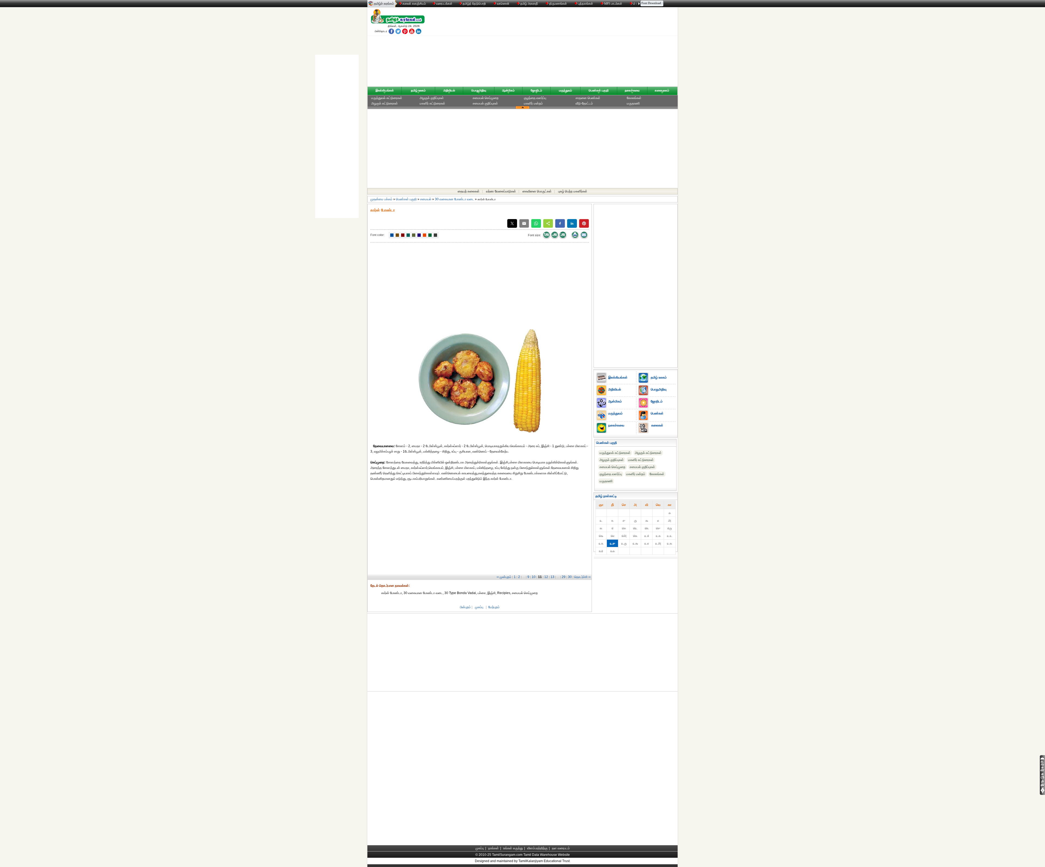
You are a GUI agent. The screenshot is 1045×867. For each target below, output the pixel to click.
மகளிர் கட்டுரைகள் (432, 103)
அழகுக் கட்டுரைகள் (384, 103)
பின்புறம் (465, 607)
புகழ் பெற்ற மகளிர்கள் (572, 191)
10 (534, 577)
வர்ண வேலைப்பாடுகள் (501, 191)
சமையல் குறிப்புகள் (485, 103)
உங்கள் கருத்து (513, 848)
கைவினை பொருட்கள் (537, 191)
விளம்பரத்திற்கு (537, 848)
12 (546, 577)
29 (563, 577)
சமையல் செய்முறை (486, 98)
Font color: (377, 234)
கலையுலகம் (662, 90)
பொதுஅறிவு (478, 90)
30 (570, 577)
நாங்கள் (493, 848)
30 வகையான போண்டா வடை (454, 199)
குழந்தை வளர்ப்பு (535, 98)
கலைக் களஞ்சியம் (414, 3)
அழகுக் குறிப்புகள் (432, 98)
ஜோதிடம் (536, 90)
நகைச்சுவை (632, 90)
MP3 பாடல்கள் (613, 3)
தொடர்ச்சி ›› (582, 577)
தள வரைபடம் (561, 848)
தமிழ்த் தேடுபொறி (474, 3)
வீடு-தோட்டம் (584, 103)
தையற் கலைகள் (469, 191)
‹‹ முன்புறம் (504, 577)
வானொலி (503, 3)
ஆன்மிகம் (508, 90)
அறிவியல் (449, 90)
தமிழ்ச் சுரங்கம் (384, 3)
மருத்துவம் (565, 90)
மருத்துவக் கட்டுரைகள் (386, 98)
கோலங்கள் (634, 98)
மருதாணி (633, 103)
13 (552, 577)
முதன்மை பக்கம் (381, 199)
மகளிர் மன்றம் (533, 103)
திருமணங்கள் (558, 3)
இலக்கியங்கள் (385, 90)
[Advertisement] (574, 48)
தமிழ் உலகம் (418, 90)
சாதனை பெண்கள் (588, 98)
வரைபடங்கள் (443, 3)
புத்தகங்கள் (585, 3)
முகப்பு (479, 607)
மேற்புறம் (494, 607)
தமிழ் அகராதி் (529, 3)
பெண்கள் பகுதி (599, 90)
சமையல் (425, 199)
